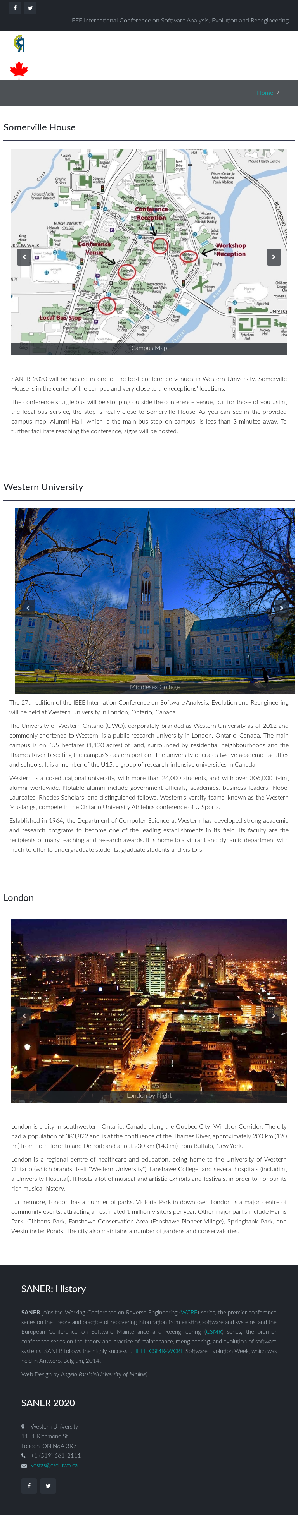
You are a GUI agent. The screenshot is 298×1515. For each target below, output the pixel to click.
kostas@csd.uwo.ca (54, 1466)
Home (265, 93)
